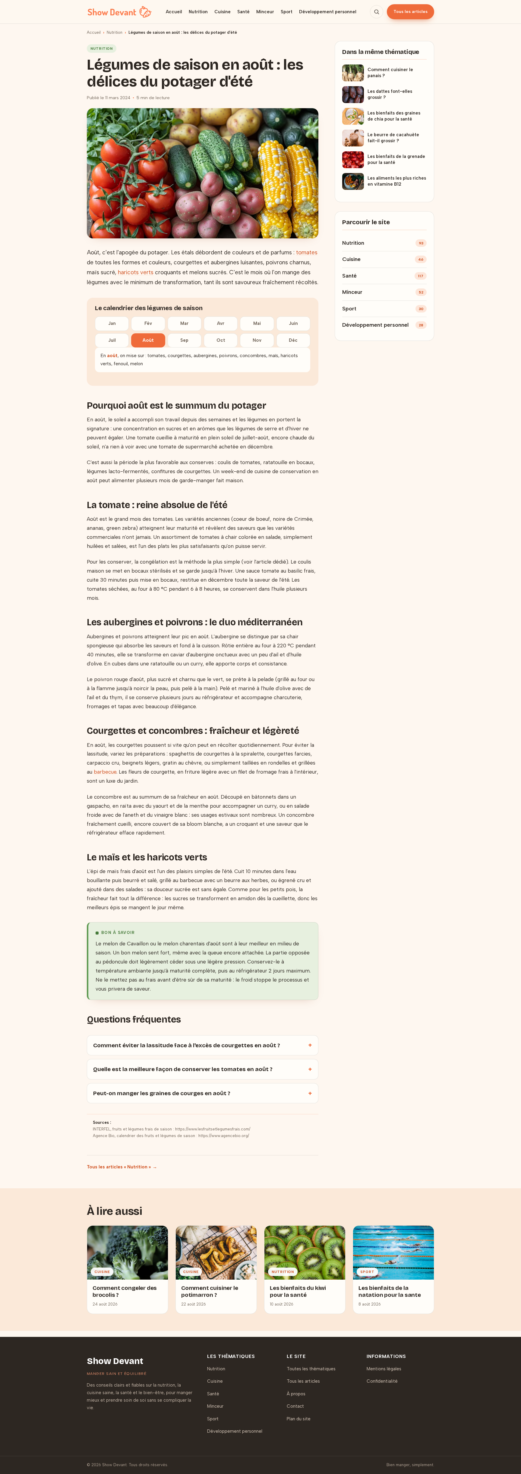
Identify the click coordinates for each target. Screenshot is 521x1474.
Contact (295, 1406)
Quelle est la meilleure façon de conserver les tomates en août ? (183, 1069)
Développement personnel (327, 11)
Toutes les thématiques (311, 1369)
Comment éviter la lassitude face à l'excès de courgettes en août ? (186, 1045)
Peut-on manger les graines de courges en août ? (161, 1093)
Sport (286, 11)
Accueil (174, 11)
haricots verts (135, 272)
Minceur (265, 11)
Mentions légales (384, 1369)
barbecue (105, 772)
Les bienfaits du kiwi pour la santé (298, 1291)
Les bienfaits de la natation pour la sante (389, 1291)
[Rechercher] (376, 11)
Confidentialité (382, 1381)
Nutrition (198, 11)
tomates (306, 252)
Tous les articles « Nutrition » (119, 1167)
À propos (296, 1394)
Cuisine (222, 11)
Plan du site (299, 1419)
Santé (243, 11)
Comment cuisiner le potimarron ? (209, 1291)
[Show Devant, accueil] (119, 12)
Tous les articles (410, 11)
